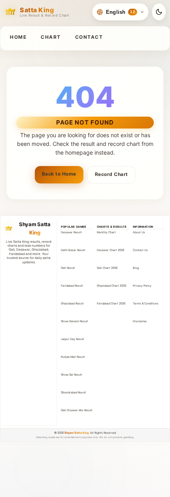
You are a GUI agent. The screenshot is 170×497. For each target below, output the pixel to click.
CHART (51, 37)
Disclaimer (140, 321)
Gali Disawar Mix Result (77, 410)
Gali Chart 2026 (107, 268)
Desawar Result (71, 232)
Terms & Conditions (146, 303)
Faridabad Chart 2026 (111, 303)
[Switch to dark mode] (159, 12)
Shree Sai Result (71, 374)
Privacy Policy (142, 285)
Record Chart (111, 174)
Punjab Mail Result (73, 357)
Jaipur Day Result (72, 339)
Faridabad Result (72, 285)
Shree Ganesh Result (74, 321)
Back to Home (59, 174)
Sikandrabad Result (73, 392)
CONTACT (89, 37)
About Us (139, 232)
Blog (136, 268)
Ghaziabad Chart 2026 (111, 285)
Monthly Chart (106, 232)
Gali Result (68, 268)
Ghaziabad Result (72, 303)
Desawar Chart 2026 (110, 250)
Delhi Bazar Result (73, 250)
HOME (18, 37)
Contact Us (140, 250)
